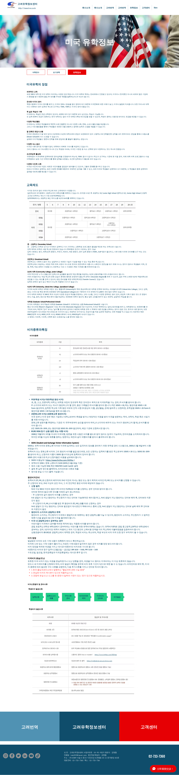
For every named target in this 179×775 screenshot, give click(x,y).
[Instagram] (5, 755)
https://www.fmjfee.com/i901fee (60, 460)
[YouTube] (31, 755)
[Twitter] (18, 755)
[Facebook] (12, 755)
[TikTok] (37, 755)
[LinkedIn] (24, 755)
